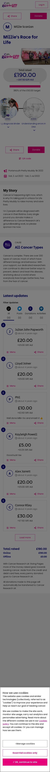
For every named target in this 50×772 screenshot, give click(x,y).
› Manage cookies (25, 743)
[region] (25, 729)
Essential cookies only (25, 752)
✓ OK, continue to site (25, 762)
